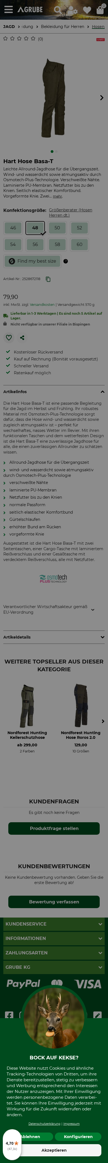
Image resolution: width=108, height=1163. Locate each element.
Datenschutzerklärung (44, 1124)
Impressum (71, 1124)
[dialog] (54, 581)
